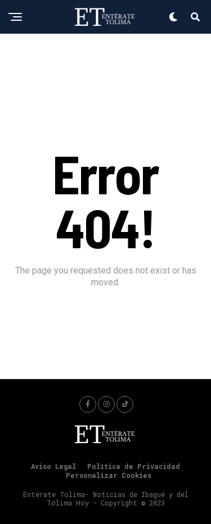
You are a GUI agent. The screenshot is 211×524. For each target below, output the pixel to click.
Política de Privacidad (133, 466)
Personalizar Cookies (108, 475)
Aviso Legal (53, 466)
